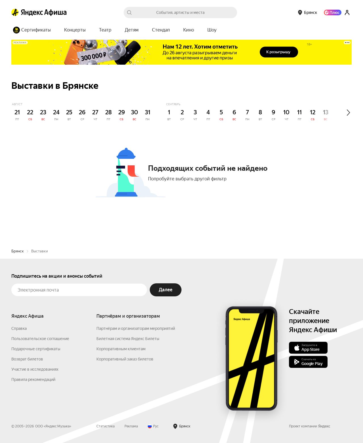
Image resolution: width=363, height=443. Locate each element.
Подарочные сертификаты (35, 349)
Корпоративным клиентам (120, 349)
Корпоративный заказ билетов (124, 359)
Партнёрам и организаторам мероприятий (135, 328)
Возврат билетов (27, 359)
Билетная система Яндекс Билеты (127, 338)
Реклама (131, 426)
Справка (19, 328)
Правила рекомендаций (33, 379)
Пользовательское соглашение (40, 338)
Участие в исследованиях (34, 369)
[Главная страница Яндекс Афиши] (15, 12)
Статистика (105, 426)
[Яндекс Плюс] (332, 12)
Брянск (17, 251)
